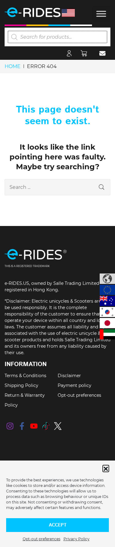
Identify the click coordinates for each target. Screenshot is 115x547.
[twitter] (58, 426)
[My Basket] (85, 53)
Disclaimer (69, 375)
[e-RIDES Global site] (107, 279)
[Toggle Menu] (101, 14)
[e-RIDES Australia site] (107, 301)
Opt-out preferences (41, 539)
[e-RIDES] (47, 12)
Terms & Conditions (25, 375)
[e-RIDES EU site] (107, 290)
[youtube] (34, 426)
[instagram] (10, 426)
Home (13, 66)
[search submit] (101, 187)
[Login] (69, 53)
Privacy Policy (76, 539)
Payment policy (74, 385)
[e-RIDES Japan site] (107, 323)
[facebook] (22, 426)
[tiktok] (46, 426)
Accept (58, 525)
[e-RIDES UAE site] (107, 334)
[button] (106, 468)
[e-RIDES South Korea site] (107, 312)
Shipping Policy (21, 385)
